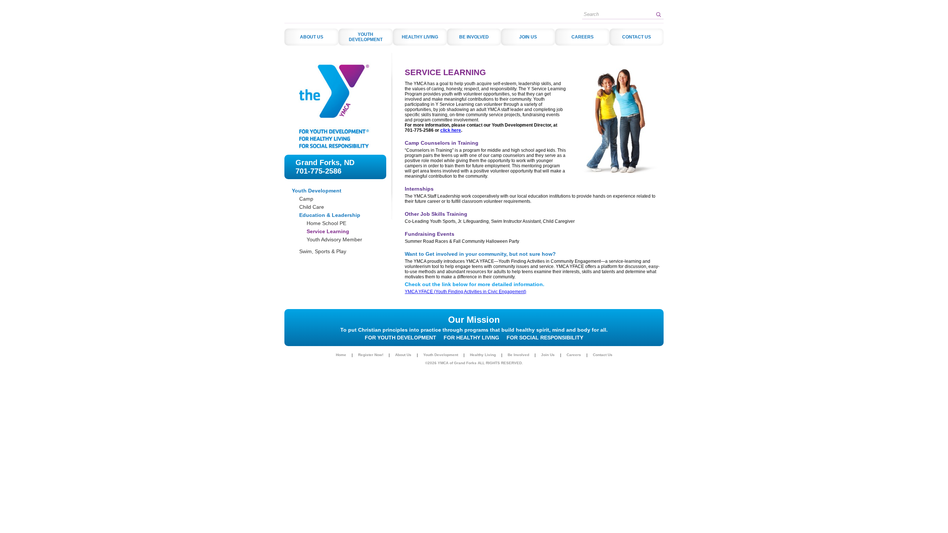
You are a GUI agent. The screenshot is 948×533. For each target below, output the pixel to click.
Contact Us (602, 355)
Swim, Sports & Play (322, 251)
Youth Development (316, 191)
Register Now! (370, 355)
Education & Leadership (329, 215)
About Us (403, 355)
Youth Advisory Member (334, 239)
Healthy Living (483, 355)
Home (341, 355)
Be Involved (518, 355)
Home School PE (326, 223)
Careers (574, 355)
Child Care (311, 207)
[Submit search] (658, 14)
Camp (306, 199)
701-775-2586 (318, 171)
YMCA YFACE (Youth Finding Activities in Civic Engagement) (465, 291)
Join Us (548, 355)
